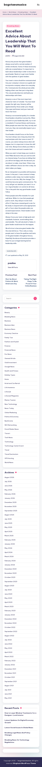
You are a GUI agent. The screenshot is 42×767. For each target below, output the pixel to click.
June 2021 (8, 694)
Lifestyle (8, 392)
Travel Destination (11, 454)
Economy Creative (11, 333)
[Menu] (38, 4)
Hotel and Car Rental (12, 383)
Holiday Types (10, 375)
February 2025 (10, 540)
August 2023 (9, 586)
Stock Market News (12, 429)
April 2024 (8, 552)
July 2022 (8, 640)
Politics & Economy (12, 417)
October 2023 (10, 577)
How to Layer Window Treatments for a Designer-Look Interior (20, 714)
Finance (7, 346)
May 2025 (8, 527)
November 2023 (10, 573)
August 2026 (9, 477)
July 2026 (8, 481)
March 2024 (9, 556)
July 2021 (8, 690)
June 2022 (8, 644)
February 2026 (10, 494)
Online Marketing (11, 413)
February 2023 (10, 611)
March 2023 (9, 606)
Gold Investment (11, 362)
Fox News (8, 354)
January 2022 (10, 665)
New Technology (11, 404)
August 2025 (9, 515)
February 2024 (10, 561)
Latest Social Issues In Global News (19, 728)
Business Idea (9, 325)
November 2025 (10, 506)
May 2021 (8, 698)
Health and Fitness (11, 371)
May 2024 (8, 548)
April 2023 (8, 602)
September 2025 (11, 511)
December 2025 (10, 502)
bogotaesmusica (15, 4)
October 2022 (10, 627)
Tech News (9, 437)
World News (9, 462)
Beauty (7, 312)
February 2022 (10, 661)
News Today (9, 408)
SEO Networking (11, 425)
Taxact (7, 433)
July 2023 (8, 590)
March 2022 (9, 656)
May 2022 (8, 648)
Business (8, 321)
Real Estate (9, 421)
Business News (10, 329)
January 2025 (10, 544)
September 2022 (11, 631)
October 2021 (10, 677)
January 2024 (10, 565)
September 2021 (11, 681)
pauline (12, 263)
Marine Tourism (10, 400)
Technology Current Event (14, 446)
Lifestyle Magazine (12, 396)
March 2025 (9, 536)
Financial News (10, 350)
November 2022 (10, 623)
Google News (9, 367)
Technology (9, 442)
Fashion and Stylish (12, 342)
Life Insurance (10, 387)
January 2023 (10, 615)
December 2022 (10, 619)
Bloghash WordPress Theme (24, 763)
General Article (10, 358)
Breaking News (13, 26)
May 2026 (8, 490)
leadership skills (11, 251)
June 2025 (8, 523)
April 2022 (8, 652)
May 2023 (8, 598)
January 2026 (10, 498)
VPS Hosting (9, 458)
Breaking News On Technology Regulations (17, 741)
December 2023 (10, 569)
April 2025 (8, 531)
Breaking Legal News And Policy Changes (17, 734)
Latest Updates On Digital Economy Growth (19, 721)
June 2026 (8, 486)
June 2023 (8, 594)
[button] (13, 267)
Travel (7, 450)
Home (7, 379)
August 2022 (9, 636)
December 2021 (10, 669)
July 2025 (8, 519)
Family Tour (9, 338)
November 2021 (10, 673)
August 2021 (9, 686)
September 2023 (11, 582)
